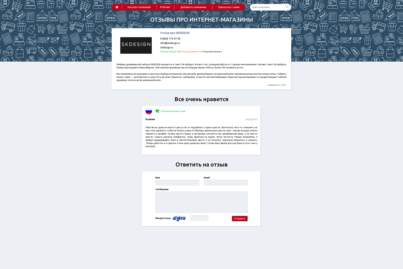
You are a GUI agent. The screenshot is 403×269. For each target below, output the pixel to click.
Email (207, 177)
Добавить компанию (193, 7)
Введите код (162, 218)
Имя (157, 177)
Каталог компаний (139, 7)
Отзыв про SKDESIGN (175, 32)
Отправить (240, 218)
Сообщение (162, 189)
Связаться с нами (229, 7)
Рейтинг (165, 7)
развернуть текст (277, 85)
